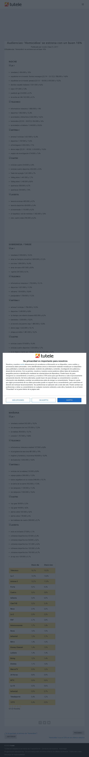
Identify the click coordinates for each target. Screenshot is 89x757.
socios (22, 364)
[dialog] (44, 378)
